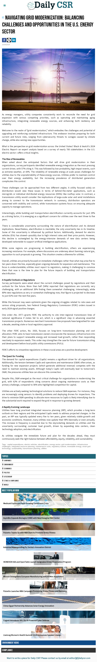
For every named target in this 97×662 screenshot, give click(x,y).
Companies (7, 460)
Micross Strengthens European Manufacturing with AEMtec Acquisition (33, 576)
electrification (43, 444)
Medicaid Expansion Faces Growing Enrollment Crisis (26, 503)
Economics (8, 468)
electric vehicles (30, 444)
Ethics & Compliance (11, 481)
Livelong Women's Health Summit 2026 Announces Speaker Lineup (31, 635)
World (6, 485)
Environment (8, 464)
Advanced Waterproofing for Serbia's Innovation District (27, 547)
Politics (7, 473)
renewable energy (74, 446)
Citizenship (8, 477)
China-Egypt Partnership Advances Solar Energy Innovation (28, 605)
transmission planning (31, 448)
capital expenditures (15, 444)
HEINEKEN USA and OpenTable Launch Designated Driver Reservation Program (37, 562)
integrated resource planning (23, 446)
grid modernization (68, 444)
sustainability (17, 448)
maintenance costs (43, 446)
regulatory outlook (59, 446)
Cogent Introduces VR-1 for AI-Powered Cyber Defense (26, 620)
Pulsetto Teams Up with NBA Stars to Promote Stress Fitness (29, 532)
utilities (44, 448)
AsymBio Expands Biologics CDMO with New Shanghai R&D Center (31, 518)
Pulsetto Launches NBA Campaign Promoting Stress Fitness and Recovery (35, 591)
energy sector (55, 444)
